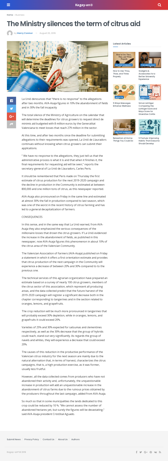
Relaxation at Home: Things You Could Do (123, 139)
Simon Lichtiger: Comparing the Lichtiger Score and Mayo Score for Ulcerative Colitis (148, 108)
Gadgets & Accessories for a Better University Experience (147, 75)
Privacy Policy (31, 439)
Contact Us (48, 439)
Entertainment (124, 65)
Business (19, 14)
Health (119, 97)
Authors (75, 439)
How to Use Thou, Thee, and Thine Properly (121, 73)
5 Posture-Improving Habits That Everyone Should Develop (149, 141)
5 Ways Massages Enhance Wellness (122, 104)
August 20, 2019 (48, 33)
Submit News (14, 439)
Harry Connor (25, 33)
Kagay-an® (84, 5)
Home (10, 14)
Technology (148, 65)
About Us (63, 439)
